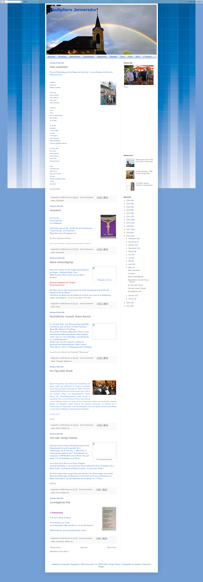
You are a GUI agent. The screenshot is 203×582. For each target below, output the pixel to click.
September (132, 248)
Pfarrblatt (113, 57)
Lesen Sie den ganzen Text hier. (79, 297)
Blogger (101, 567)
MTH (138, 57)
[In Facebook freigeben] (104, 197)
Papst (58, 307)
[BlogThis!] (100, 197)
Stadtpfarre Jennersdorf (74, 9)
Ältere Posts (111, 547)
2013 (128, 306)
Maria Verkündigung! (61, 262)
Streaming (62, 57)
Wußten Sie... (68, 361)
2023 (128, 210)
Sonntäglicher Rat (60, 502)
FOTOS (52, 419)
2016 (128, 232)
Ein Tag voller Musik (61, 370)
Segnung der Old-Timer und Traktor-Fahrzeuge (144, 160)
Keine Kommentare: (87, 197)
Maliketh (138, 564)
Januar (131, 299)
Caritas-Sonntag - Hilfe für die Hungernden (144, 172)
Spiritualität (60, 200)
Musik (58, 428)
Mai (130, 261)
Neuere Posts (55, 547)
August (131, 251)
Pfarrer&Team (75, 57)
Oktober (131, 245)
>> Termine (147, 57)
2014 (128, 303)
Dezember (132, 238)
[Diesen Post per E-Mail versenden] (98, 197)
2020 (128, 220)
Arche (130, 57)
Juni (130, 258)
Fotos (122, 57)
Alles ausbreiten (59, 67)
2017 (128, 229)
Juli (129, 255)
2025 (128, 204)
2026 (128, 200)
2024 (128, 207)
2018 (128, 226)
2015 (128, 236)
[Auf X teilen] (102, 197)
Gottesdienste (89, 57)
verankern (55, 210)
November (132, 242)
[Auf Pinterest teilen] (107, 197)
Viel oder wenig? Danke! (64, 437)
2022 (128, 213)
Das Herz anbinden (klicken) (60, 238)
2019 (128, 223)
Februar (131, 295)
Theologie (59, 361)
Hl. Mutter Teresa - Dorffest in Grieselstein (144, 184)
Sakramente (101, 57)
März (130, 267)
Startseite (51, 57)
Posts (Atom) (63, 551)
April (130, 264)
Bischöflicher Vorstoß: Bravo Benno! (70, 316)
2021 (128, 216)
